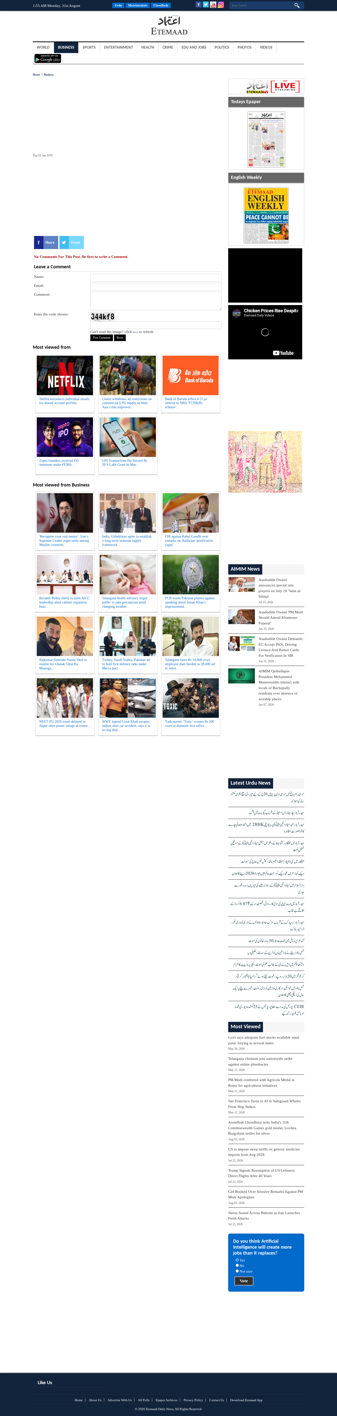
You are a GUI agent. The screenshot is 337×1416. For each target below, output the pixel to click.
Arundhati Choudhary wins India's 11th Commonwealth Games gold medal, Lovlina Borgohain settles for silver (262, 1127)
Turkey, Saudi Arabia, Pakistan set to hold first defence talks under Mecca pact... (126, 664)
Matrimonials (137, 5)
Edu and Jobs (194, 48)
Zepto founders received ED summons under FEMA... (59, 463)
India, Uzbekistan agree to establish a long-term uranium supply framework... (126, 541)
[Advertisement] (72, 25)
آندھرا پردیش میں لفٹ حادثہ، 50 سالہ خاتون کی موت (276, 941)
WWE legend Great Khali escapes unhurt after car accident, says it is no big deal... (126, 726)
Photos (245, 48)
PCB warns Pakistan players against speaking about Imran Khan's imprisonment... (190, 602)
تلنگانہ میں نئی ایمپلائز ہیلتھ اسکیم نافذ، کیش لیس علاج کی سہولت (272, 862)
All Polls (144, 1400)
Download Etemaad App (246, 1400)
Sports (89, 48)
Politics (222, 48)
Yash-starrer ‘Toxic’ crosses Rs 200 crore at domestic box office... (189, 724)
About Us (95, 1400)
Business (66, 48)
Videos (266, 48)
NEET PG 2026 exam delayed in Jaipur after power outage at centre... (65, 724)
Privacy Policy (193, 1400)
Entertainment (118, 48)
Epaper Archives (166, 1400)
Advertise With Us (120, 1400)
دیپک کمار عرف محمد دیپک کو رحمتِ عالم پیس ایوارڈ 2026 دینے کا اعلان (268, 874)
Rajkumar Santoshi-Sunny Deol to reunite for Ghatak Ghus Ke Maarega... (63, 664)
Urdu (118, 5)
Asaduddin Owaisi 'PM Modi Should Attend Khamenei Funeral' (281, 617)
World (43, 48)
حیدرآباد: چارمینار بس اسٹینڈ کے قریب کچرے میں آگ (276, 813)
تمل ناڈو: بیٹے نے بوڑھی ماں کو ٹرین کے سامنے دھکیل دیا (276, 953)
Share (50, 242)
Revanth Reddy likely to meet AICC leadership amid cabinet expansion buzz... (64, 602)
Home (36, 74)
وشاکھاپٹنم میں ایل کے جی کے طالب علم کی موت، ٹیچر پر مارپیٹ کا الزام (268, 965)
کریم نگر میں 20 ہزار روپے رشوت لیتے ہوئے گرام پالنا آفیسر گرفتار (269, 976)
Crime (168, 48)
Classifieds (160, 5)
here (135, 331)
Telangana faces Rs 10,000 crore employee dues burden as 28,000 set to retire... (190, 664)
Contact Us (216, 1400)
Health (147, 48)
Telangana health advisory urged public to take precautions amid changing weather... (124, 602)
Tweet (75, 242)
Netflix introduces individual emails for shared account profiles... (64, 401)
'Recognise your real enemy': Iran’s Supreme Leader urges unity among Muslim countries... (64, 541)
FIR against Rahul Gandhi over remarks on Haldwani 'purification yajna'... (189, 541)
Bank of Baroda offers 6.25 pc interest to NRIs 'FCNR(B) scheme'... (186, 403)
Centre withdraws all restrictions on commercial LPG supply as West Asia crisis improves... (127, 403)
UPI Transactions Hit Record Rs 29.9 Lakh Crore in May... (124, 463)
